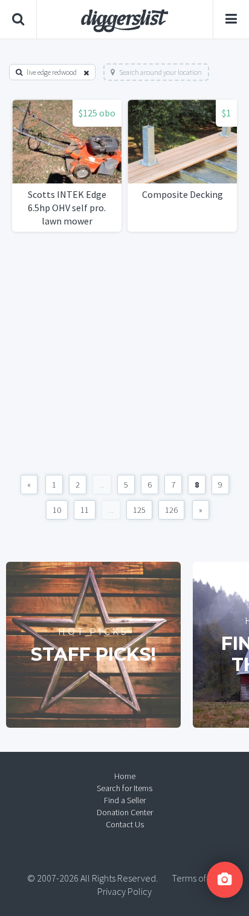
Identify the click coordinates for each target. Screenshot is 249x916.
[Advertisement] (124, 353)
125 (139, 509)
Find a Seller (125, 800)
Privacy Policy (124, 891)
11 (84, 509)
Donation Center (125, 812)
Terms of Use (197, 878)
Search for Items (124, 788)
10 (57, 509)
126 (171, 509)
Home (124, 776)
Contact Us (125, 824)
